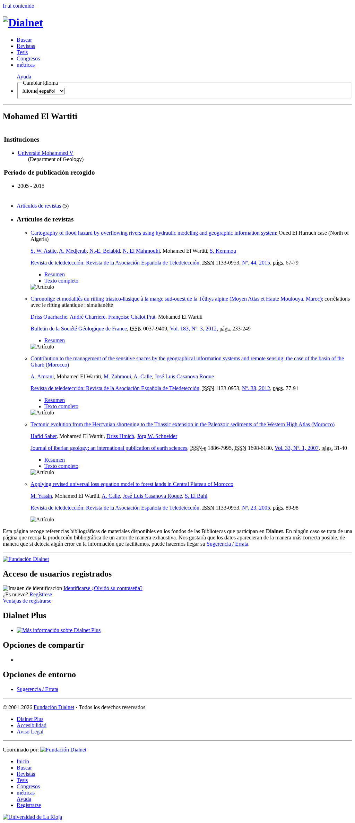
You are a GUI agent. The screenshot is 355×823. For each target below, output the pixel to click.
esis (22, 52)
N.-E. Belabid (104, 251)
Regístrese (40, 594)
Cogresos (28, 58)
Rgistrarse (29, 805)
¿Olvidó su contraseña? (117, 588)
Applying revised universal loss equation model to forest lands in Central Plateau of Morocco (132, 484)
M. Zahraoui (117, 376)
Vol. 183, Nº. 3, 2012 (193, 328)
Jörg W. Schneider (157, 436)
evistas (26, 46)
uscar (24, 40)
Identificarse (77, 588)
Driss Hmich (120, 436)
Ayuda (24, 76)
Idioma (29, 91)
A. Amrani (42, 376)
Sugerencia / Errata (227, 544)
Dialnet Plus (30, 719)
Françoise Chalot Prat (131, 317)
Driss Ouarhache (49, 317)
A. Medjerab (73, 251)
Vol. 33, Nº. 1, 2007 (297, 448)
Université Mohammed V (45, 153)
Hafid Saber (44, 436)
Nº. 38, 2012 (256, 388)
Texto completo (61, 281)
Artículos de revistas (39, 206)
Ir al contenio (18, 6)
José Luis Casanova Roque (184, 376)
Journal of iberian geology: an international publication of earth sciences (109, 448)
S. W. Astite (44, 251)
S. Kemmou (223, 251)
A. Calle (142, 376)
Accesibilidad (31, 725)
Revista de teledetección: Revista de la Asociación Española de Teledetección (115, 263)
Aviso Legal (30, 731)
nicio (23, 761)
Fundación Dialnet (54, 707)
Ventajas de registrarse (27, 601)
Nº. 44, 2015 (256, 263)
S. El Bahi (196, 496)
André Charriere (87, 317)
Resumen (54, 274)
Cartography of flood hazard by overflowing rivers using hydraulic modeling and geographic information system (153, 233)
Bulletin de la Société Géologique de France (79, 328)
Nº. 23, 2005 (256, 508)
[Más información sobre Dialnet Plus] (59, 630)
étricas (26, 65)
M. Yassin (41, 496)
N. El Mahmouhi (141, 251)
